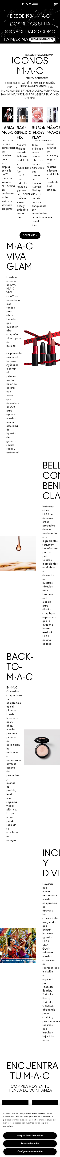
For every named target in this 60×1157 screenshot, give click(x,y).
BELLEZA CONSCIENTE (37, 78)
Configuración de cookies (30, 1151)
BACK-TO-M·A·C (43, 141)
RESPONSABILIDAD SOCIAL (33, 86)
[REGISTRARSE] (56, 4)
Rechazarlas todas (30, 1144)
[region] (30, 1131)
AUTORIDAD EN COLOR (42, 39)
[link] (30, 194)
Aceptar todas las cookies (30, 1136)
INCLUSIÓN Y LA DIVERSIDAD (39, 55)
